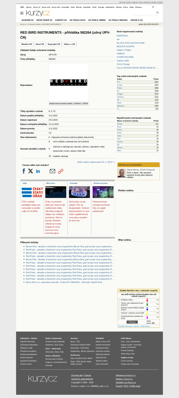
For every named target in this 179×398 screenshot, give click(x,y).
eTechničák (131, 347)
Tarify (94, 7)
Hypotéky (87, 7)
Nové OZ (40, 44)
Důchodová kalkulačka (29, 345)
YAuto (141, 2)
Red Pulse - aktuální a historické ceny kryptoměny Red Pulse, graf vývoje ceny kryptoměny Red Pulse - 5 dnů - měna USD (70, 279)
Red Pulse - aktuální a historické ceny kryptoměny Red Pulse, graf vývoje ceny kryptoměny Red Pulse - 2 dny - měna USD (70, 266)
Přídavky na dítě (26, 348)
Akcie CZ (36, 7)
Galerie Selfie (123, 60)
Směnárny (49, 345)
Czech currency (127, 361)
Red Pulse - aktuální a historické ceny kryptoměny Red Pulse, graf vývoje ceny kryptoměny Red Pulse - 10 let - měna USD (70, 249)
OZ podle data (77, 20)
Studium (160, 2)
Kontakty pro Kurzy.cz (126, 382)
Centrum (120, 97)
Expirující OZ (54, 44)
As (118, 91)
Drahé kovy (75, 355)
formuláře (104, 364)
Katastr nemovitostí (103, 345)
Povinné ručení (26, 364)
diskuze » (137, 326)
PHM (78, 362)
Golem (119, 148)
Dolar (61, 345)
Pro (118, 82)
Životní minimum (26, 358)
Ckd (118, 139)
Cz (118, 109)
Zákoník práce (101, 358)
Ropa (73, 362)
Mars (119, 151)
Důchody (48, 365)
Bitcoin (79, 7)
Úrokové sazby (51, 342)
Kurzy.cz (23, 24)
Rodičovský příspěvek (28, 354)
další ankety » (145, 326)
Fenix (119, 133)
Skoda (119, 124)
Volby (25, 183)
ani (118, 39)
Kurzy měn (56, 7)
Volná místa (56, 349)
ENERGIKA (122, 35)
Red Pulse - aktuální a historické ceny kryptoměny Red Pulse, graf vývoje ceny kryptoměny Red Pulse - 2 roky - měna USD (70, 262)
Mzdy (87, 348)
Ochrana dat (77, 375)
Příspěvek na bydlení (28, 351)
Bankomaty (57, 338)
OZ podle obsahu (118, 20)
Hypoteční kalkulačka (28, 361)
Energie (101, 7)
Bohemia (120, 106)
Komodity (73, 183)
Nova (119, 127)
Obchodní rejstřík (125, 2)
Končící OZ (61, 20)
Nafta (89, 362)
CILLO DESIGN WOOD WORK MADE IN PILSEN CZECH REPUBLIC (138, 68)
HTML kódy (135, 386)
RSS (126, 386)
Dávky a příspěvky (52, 356)
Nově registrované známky (130, 31)
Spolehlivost (135, 342)
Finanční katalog (127, 351)
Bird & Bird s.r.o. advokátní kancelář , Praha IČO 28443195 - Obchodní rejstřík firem (64, 282)
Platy (62, 352)
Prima (119, 130)
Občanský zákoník (103, 354)
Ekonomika (75, 348)
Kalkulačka (110, 7)
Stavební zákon (102, 361)
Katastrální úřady (102, 348)
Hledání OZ (26, 44)
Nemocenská (50, 359)
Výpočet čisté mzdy (27, 342)
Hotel (119, 103)
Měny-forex (50, 183)
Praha (119, 88)
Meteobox (147, 2)
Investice (74, 338)
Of (118, 100)
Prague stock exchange (130, 364)
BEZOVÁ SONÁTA (125, 46)
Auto (122, 342)
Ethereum (91, 351)
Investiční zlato (80, 358)
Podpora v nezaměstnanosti (56, 362)
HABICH (121, 53)
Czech (119, 85)
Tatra (119, 136)
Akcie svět (46, 7)
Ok (118, 145)
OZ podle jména (97, 20)
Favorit (120, 142)
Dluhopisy (74, 345)
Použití (119, 386)
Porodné (59, 359)
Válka (131, 7)
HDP (82, 348)
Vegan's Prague (124, 50)
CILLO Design (123, 64)
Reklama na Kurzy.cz (126, 375)
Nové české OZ (44, 20)
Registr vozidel (126, 345)
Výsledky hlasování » (125, 326)
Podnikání (100, 338)
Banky (48, 338)
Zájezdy (135, 2)
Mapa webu (130, 354)
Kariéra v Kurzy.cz (124, 379)
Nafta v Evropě (76, 364)
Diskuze (138, 7)
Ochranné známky (34, 24)
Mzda (57, 352)
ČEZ (78, 342)
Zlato (73, 7)
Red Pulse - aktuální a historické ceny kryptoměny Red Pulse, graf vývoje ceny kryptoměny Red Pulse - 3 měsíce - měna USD (70, 275)
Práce (125, 7)
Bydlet (154, 2)
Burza (73, 342)
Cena (128, 342)
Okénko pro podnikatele (130, 165)
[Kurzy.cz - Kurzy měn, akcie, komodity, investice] (38, 15)
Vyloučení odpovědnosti (82, 379)
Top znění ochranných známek (132, 76)
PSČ (108, 342)
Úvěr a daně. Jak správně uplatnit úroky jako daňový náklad (140, 174)
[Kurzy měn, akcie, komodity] (43, 380)
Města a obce (101, 342)
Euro (56, 345)
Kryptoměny (75, 351)
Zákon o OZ (69, 44)
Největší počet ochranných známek (134, 118)
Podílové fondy (84, 345)
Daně (98, 364)
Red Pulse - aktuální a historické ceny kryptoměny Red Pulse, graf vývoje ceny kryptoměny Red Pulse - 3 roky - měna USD (70, 256)
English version (127, 358)
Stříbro (89, 358)
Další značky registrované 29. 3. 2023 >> (96, 162)
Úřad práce (49, 352)
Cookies (87, 375)
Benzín (83, 362)
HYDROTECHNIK (125, 57)
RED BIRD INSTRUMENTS (51, 24)
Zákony (119, 7)
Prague (120, 94)
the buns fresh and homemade (131, 43)
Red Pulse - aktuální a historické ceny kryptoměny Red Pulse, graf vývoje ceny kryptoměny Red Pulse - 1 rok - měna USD (70, 269)
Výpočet (34, 338)
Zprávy (29, 7)
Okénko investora (100, 183)
